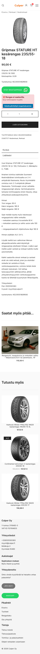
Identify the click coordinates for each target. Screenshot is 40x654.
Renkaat (12, 12)
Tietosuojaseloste (9, 634)
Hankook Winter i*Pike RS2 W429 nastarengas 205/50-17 (20, 504)
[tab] (20, 150)
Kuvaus (6, 150)
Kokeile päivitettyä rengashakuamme (17, 106)
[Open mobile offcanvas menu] (36, 5)
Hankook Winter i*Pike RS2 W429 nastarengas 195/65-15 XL (20, 426)
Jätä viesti (8, 586)
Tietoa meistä (7, 630)
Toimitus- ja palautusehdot (12, 638)
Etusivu (4, 12)
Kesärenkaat (22, 12)
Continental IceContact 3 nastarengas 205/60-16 (20, 465)
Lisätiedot (7, 155)
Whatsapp (10, 596)
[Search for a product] (3, 5)
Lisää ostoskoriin (20, 125)
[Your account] (26, 5)
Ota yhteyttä (7, 619)
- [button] (8, 114)
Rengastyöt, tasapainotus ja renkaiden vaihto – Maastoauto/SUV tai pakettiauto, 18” (20, 356)
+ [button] (32, 114)
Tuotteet (5, 612)
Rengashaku (6, 616)
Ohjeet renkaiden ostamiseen (13, 642)
